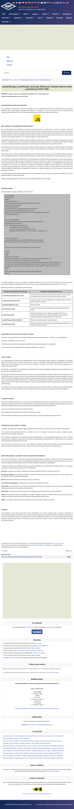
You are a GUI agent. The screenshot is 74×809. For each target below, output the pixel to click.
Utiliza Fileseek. (36, 648)
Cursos (35, 14)
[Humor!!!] (58, 14)
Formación (59, 18)
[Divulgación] (71, 14)
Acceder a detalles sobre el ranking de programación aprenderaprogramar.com (37, 708)
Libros (25, 14)
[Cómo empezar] (19, 14)
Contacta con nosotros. (52, 771)
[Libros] (28, 14)
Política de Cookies (54, 672)
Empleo (44, 14)
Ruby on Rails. (38, 643)
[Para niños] (9, 22)
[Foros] (42, 18)
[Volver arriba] (71, 806)
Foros (39, 18)
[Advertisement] (37, 37)
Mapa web (9, 61)
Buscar (67, 73)
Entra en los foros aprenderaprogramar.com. (37, 724)
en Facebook (29, 627)
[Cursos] (38, 14)
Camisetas (17, 18)
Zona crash (5, 18)
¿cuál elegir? (37, 655)
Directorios (49, 18)
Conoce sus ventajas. (39, 653)
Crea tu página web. (43, 645)
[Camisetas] (21, 18)
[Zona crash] (10, 18)
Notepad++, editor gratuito (10, 657)
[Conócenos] (33, 18)
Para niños (5, 22)
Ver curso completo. (59, 543)
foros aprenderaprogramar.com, (37, 545)
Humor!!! (54, 14)
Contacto (9, 65)
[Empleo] (48, 14)
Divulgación (66, 14)
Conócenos (29, 18)
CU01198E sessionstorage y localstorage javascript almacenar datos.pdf (23, 557)
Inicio (3, 14)
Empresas (69, 18)
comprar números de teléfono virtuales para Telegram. (28, 650)
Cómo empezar (13, 14)
